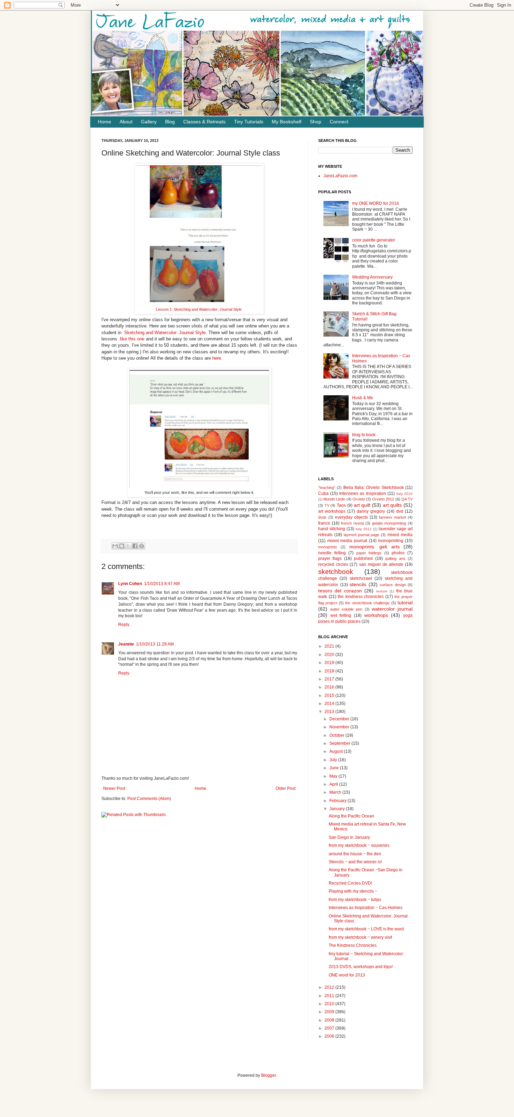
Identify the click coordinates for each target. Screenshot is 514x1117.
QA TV (407, 499)
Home (104, 121)
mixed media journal (347, 540)
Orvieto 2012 (383, 499)
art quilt (362, 505)
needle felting (332, 552)
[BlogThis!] (121, 545)
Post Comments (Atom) (149, 798)
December (339, 718)
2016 (329, 687)
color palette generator (373, 240)
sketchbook (335, 571)
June (334, 767)
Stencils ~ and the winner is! (355, 861)
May (333, 776)
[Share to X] (128, 545)
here (216, 358)
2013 (329, 711)
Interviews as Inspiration (362, 493)
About (126, 121)
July (333, 759)
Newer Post (114, 788)
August (336, 751)
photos (398, 552)
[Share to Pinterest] (141, 545)
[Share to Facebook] (134, 545)
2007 (329, 1028)
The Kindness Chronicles (353, 945)
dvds (322, 517)
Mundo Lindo (334, 499)
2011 (329, 995)
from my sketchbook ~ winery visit (360, 937)
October (337, 735)
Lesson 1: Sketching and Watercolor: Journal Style (199, 309)
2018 (329, 671)
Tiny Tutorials (248, 121)
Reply (123, 624)
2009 (329, 1011)
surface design (393, 585)
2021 (329, 646)
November (339, 727)
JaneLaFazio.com (340, 175)
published (363, 558)
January (337, 808)
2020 (329, 654)
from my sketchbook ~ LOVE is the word (366, 929)
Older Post (285, 788)
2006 (329, 1036)
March (335, 792)
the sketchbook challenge (367, 603)
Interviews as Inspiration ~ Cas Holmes (365, 907)
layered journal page (361, 535)
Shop (315, 121)
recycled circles (333, 564)
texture (381, 591)
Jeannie (126, 644)
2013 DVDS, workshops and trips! (361, 966)
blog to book (364, 434)
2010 (329, 1003)
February (338, 800)
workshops (376, 615)
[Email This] (115, 545)
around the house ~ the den (355, 853)
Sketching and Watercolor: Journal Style (165, 332)
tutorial (405, 602)
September (340, 743)
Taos (341, 505)
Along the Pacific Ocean (351, 816)
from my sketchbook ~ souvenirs (359, 845)
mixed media (400, 534)
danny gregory (371, 511)
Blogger (268, 1075)
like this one (131, 338)
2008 (329, 1020)
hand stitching (331, 528)
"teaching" (326, 487)
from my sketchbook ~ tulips (355, 899)
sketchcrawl (361, 578)
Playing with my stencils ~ (353, 891)
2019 (329, 662)
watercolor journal (392, 609)
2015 (329, 695)
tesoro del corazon (340, 590)
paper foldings (369, 553)
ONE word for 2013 (347, 975)
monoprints (327, 547)
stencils (358, 584)
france (324, 523)
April (334, 784)
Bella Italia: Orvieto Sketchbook (373, 487)
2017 (329, 679)
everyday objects (351, 517)
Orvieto (358, 499)
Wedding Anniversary (372, 277)
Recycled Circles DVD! (350, 883)
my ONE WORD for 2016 (375, 203)
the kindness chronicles (361, 596)
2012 (329, 987)
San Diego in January (349, 837)
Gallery (149, 121)
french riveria (352, 523)
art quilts (392, 505)
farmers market (392, 517)
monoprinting (390, 540)
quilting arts (395, 558)
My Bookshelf (286, 121)
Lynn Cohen (130, 583)
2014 (329, 703)
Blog (170, 121)
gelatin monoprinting (389, 523)
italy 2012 (364, 529)
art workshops (331, 511)
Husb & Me (362, 397)
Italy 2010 (404, 494)
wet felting (340, 615)
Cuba (323, 493)
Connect (339, 121)
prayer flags (330, 558)
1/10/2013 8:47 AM (162, 583)
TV (326, 505)
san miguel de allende (381, 564)
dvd (399, 511)
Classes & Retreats (204, 121)
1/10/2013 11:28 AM (155, 644)
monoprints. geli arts (374, 546)
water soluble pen (346, 609)
